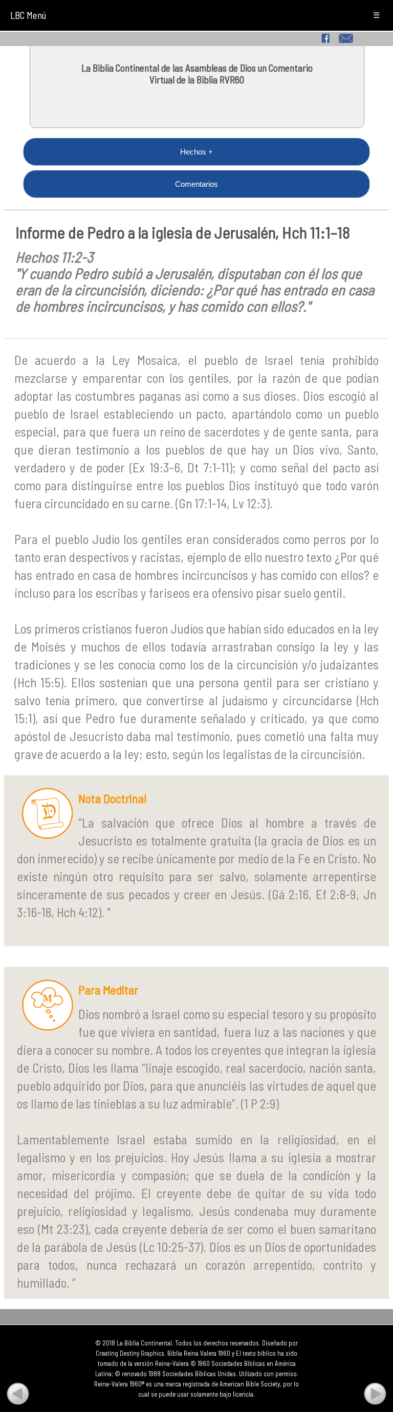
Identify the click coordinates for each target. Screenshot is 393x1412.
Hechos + (196, 151)
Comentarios (196, 184)
